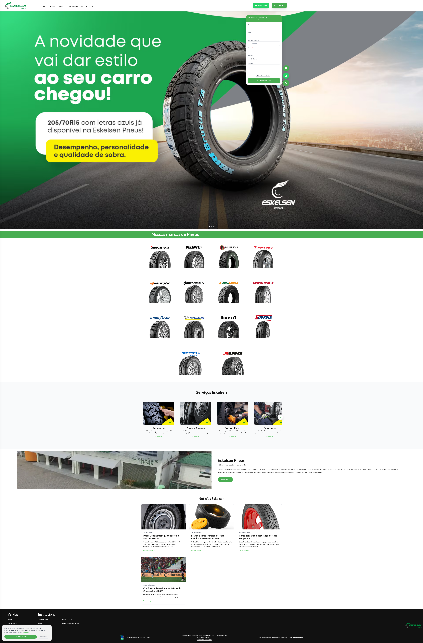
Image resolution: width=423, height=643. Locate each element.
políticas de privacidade (263, 76)
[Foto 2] (211, 226)
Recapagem (73, 6)
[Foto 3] (213, 226)
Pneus (52, 6)
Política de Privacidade (70, 623)
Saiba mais (25, 632)
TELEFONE (280, 5)
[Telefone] (286, 83)
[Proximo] (280, 417)
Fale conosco (67, 619)
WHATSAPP (262, 5)
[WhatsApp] (286, 76)
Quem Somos (43, 619)
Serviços (61, 6)
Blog (40, 623)
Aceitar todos (21, 636)
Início (45, 6)
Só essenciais (43, 636)
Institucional (87, 6)
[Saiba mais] (160, 257)
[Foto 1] (209, 226)
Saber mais (225, 479)
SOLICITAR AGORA (264, 80)
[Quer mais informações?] (286, 68)
